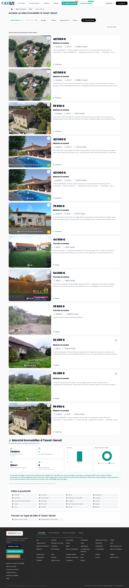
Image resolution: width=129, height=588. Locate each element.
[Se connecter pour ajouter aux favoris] (48, 38)
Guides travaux (11, 572)
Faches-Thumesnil (72, 557)
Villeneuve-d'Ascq (101, 540)
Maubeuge (84, 546)
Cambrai (54, 546)
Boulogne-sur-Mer (57, 543)
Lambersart (99, 546)
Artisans (46, 3)
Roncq (83, 560)
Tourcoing (69, 540)
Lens (111, 543)
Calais (112, 540)
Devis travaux (87, 3)
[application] (78, 456)
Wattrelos (98, 543)
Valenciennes (41, 543)
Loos (52, 554)
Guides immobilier (12, 575)
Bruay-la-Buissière (72, 549)
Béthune (39, 549)
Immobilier (21, 3)
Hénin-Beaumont (116, 546)
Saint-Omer (114, 557)
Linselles (39, 560)
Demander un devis (15, 551)
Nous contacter (97, 585)
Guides (55, 3)
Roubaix (53, 540)
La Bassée (69, 560)
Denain (97, 554)
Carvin (97, 557)
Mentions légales (108, 585)
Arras (82, 543)
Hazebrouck (40, 554)
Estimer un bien (71, 3)
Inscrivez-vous (13, 556)
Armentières (55, 549)
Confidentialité (118, 585)
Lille (38, 540)
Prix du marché (34, 3)
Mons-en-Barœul (116, 549)
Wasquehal (40, 557)
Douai (68, 543)
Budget (43, 20)
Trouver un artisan (12, 569)
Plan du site (88, 585)
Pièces (75, 20)
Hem (82, 557)
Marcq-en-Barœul (43, 546)
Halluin (112, 554)
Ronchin (54, 557)
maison (53, 20)
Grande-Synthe (71, 554)
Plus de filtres (89, 20)
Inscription (109, 3)
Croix (82, 554)
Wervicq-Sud (55, 560)
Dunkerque (84, 540)
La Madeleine (99, 549)
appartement (64, 20)
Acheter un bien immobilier (15, 563)
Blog (7, 578)
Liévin (68, 546)
